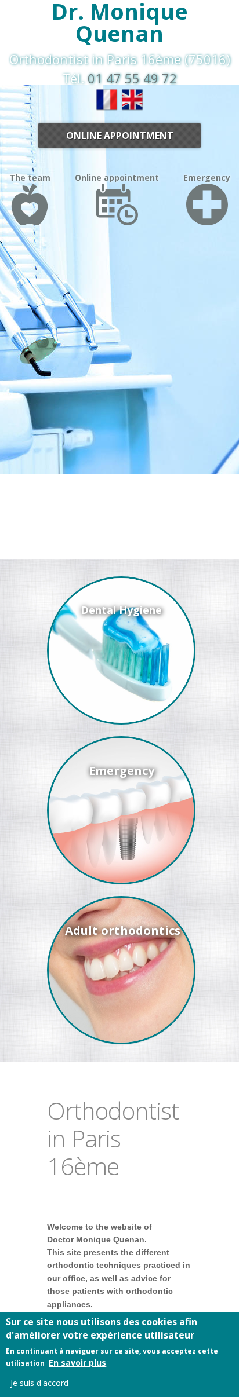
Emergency (206, 177)
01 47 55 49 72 (132, 78)
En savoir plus (77, 1362)
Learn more (121, 652)
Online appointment (119, 135)
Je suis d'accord (39, 1382)
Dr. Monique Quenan (120, 22)
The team (29, 177)
